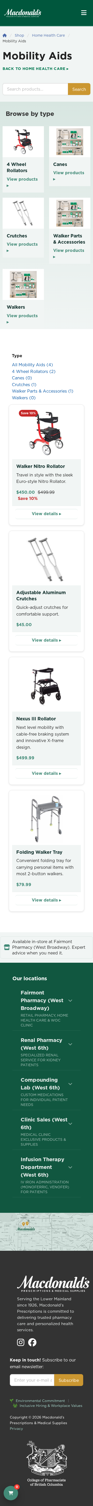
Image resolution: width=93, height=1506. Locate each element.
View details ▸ (46, 513)
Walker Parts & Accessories (42, 391)
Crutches (24, 384)
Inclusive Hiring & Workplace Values (50, 1405)
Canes (22, 378)
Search (79, 89)
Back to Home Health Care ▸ (36, 68)
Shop (19, 35)
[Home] (5, 35)
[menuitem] (46, 1008)
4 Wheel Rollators (34, 371)
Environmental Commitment (40, 1400)
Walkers (24, 398)
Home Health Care (48, 35)
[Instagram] (21, 1344)
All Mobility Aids (32, 365)
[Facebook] (32, 1344)
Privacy (16, 1428)
